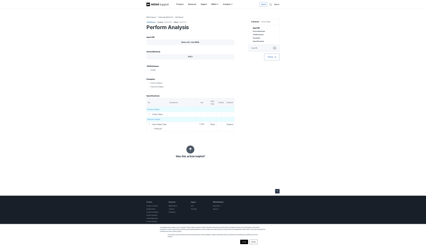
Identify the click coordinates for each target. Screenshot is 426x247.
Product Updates (151, 215)
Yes (190, 149)
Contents (255, 22)
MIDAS (214, 4)
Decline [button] (253, 242)
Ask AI (263, 4)
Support (204, 4)
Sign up (215, 209)
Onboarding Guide (152, 218)
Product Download (152, 212)
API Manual (172, 212)
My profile (216, 206)
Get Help (193, 209)
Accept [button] (244, 242)
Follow (271, 57)
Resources (192, 4)
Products (179, 4)
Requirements (150, 209)
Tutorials (171, 209)
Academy (227, 4)
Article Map (265, 22)
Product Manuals (151, 221)
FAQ (192, 206)
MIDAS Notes (173, 206)
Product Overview (152, 206)
